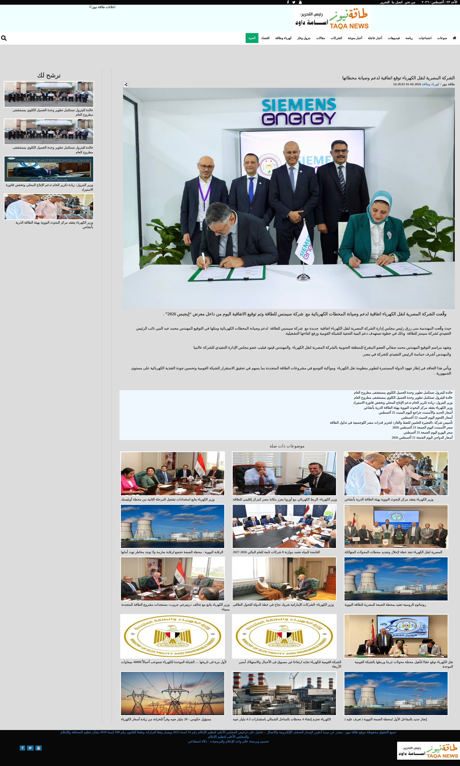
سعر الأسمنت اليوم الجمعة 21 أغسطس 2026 (422, 427)
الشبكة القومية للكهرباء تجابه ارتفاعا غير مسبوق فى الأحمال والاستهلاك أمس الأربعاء (290, 664)
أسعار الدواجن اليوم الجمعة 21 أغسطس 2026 (422, 437)
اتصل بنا (397, 2)
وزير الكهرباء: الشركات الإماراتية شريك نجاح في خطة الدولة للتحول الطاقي (283, 604)
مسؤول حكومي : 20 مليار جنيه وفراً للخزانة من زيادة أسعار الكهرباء (166, 719)
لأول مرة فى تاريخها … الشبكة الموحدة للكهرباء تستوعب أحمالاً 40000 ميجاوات (173, 662)
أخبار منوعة (355, 38)
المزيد (252, 37)
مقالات (320, 38)
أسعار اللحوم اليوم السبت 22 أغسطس (427, 417)
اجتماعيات (425, 38)
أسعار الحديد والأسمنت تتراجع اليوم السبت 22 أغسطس (416, 412)
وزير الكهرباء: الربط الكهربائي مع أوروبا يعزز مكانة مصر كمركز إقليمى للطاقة (285, 499)
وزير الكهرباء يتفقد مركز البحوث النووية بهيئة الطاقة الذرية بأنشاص (408, 407)
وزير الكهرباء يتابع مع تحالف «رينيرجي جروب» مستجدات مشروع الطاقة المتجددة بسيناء (175, 607)
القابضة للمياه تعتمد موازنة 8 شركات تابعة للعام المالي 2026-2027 (276, 552)
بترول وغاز (303, 38)
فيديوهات (394, 38)
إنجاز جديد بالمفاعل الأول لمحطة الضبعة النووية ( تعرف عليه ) (386, 719)
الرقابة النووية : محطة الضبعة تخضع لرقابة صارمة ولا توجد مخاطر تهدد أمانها (172, 552)
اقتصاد (265, 38)
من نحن (410, 2)
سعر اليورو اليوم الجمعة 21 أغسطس (428, 432)
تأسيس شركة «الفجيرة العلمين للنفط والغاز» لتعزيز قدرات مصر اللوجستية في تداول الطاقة (391, 422)
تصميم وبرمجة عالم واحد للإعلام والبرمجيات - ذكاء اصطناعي (228, 741)
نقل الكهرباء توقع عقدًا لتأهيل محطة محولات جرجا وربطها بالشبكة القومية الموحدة (404, 664)
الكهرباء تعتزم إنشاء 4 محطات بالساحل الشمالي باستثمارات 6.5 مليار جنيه (282, 719)
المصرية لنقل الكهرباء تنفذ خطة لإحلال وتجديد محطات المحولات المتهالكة (393, 552)
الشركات (336, 38)
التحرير (385, 2)
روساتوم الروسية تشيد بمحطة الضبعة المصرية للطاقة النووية (385, 604)
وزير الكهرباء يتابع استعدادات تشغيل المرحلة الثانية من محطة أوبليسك (168, 499)
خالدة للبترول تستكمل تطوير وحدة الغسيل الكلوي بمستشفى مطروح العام (403, 392)
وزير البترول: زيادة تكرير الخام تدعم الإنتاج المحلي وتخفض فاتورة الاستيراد (403, 402)
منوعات (442, 38)
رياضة (409, 38)
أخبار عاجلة (375, 38)
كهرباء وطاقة (283, 38)
